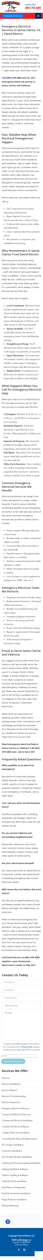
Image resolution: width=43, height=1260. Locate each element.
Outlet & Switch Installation (14, 1181)
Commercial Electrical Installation (17, 1120)
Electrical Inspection (11, 1102)
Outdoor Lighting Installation (15, 1175)
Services (6, 1078)
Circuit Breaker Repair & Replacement (19, 1138)
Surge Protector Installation (14, 1199)
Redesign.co (25, 1239)
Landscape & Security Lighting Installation (21, 1163)
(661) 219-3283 (13, 77)
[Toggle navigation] (38, 16)
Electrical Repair (9, 1090)
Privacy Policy (27, 1047)
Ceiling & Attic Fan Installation (16, 1132)
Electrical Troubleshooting (14, 1096)
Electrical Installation (11, 1084)
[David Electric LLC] (11, 6)
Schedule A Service (13, 16)
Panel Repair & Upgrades (14, 1187)
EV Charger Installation (12, 1144)
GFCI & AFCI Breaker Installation (17, 1157)
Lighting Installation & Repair (15, 1169)
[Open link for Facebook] (7, 1221)
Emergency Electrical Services (16, 1108)
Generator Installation (12, 1150)
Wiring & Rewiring (10, 1205)
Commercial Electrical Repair (15, 1126)
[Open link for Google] (16, 1221)
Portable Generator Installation (16, 1193)
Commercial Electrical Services (16, 1114)
